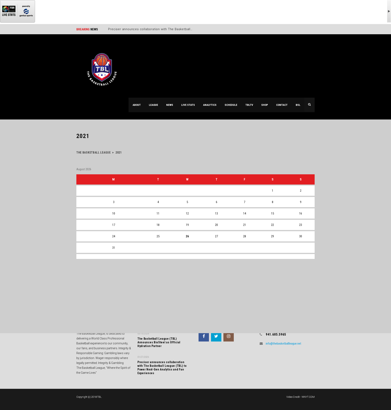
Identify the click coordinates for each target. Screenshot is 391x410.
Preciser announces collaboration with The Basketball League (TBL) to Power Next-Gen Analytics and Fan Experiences (162, 367)
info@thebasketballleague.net (283, 343)
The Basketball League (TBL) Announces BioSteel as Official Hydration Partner (158, 342)
